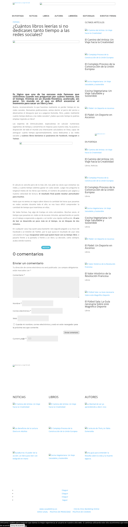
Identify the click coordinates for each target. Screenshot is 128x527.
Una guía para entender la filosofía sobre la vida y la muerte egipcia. (100, 467)
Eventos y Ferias (108, 16)
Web (15, 318)
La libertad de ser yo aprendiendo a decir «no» (99, 415)
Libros (46, 16)
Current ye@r (19, 339)
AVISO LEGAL (42, 512)
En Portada (18, 16)
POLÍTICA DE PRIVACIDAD (60, 512)
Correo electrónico (22, 311)
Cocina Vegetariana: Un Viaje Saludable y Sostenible (98, 93)
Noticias (33, 16)
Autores (59, 16)
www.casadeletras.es (48, 509)
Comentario (19, 275)
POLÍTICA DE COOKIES (82, 512)
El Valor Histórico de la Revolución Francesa (98, 275)
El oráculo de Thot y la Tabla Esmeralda (97, 439)
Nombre (17, 303)
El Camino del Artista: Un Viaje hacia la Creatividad (99, 41)
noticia (46, 247)
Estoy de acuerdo (17, 525)
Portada (16, 22)
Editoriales (88, 16)
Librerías (72, 16)
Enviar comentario (71, 332)
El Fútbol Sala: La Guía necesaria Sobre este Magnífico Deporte (97, 304)
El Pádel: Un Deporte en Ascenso (98, 116)
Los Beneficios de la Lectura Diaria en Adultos (27, 439)
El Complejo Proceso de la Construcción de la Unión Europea (100, 66)
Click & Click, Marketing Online (86, 509)
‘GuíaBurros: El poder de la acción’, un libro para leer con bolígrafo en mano (27, 468)
